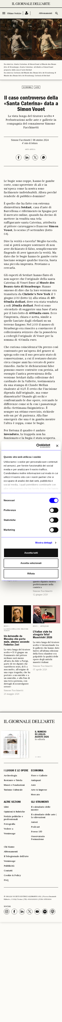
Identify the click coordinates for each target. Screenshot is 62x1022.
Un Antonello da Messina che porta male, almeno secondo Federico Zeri (16, 640)
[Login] (26, 13)
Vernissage (9, 833)
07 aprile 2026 (40, 669)
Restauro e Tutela (13, 780)
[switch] (53, 510)
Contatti (8, 871)
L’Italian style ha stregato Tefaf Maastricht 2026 (42, 635)
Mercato (35, 795)
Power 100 (36, 832)
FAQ (6, 880)
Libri (6, 807)
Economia (27, 87)
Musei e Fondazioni (14, 785)
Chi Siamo (9, 847)
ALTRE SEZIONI (12, 802)
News (6, 626)
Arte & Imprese (39, 790)
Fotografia (9, 824)
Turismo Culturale (13, 790)
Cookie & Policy (12, 875)
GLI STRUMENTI (40, 802)
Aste (37, 87)
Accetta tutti (31, 552)
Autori (34, 822)
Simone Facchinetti (42, 591)
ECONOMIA (37, 770)
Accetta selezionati (31, 563)
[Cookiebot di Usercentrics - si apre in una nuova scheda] (37, 446)
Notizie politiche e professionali (13, 817)
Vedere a (8, 829)
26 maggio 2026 (11, 694)
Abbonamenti (45, 13)
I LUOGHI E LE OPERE (16, 770)
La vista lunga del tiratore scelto (16, 629)
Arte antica (30, 149)
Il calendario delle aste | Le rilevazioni (44, 816)
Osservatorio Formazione (38, 837)
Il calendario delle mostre (40, 808)
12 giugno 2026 (40, 595)
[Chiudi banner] (57, 446)
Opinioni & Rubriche (14, 812)
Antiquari (44, 626)
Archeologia (10, 776)
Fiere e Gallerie (39, 776)
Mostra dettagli (43, 542)
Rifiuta (31, 573)
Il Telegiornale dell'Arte (16, 856)
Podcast (35, 827)
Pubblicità (9, 866)
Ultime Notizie (14, 14)
